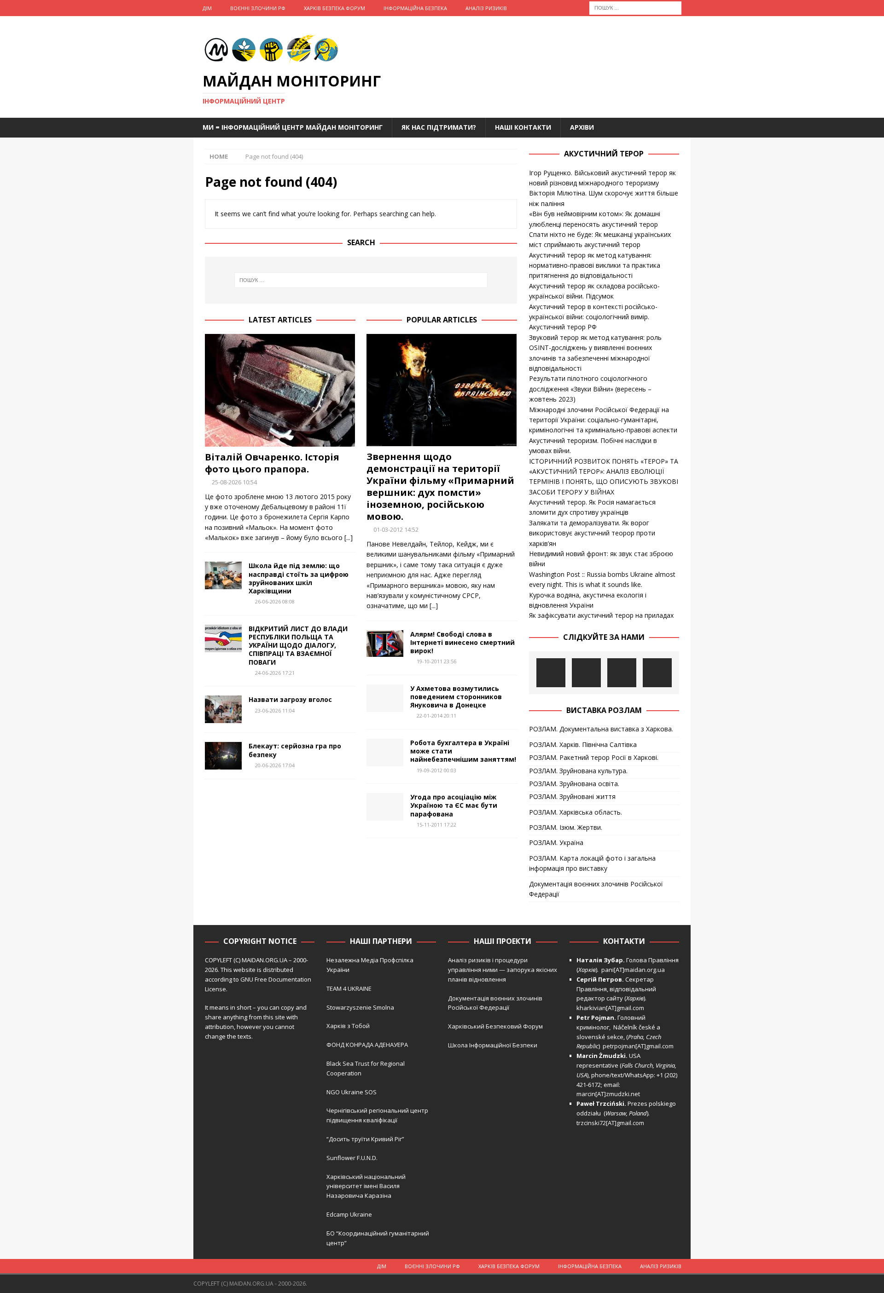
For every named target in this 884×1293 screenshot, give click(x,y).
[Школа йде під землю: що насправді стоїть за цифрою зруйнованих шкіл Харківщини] (223, 575)
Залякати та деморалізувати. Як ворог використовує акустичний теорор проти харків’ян (592, 533)
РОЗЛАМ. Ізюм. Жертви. (565, 827)
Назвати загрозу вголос (290, 699)
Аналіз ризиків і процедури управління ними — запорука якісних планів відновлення (502, 969)
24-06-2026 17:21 (275, 672)
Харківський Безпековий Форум (495, 1026)
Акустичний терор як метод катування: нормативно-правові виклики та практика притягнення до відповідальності (594, 265)
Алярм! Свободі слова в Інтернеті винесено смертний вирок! (462, 642)
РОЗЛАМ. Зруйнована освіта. (574, 783)
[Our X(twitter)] (621, 672)
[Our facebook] (586, 672)
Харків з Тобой (348, 1026)
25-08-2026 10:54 (234, 482)
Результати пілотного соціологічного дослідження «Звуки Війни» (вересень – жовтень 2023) (590, 388)
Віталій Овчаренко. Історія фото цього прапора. (272, 463)
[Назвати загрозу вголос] (223, 709)
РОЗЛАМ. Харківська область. (575, 812)
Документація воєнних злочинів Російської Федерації (596, 888)
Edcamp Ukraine (349, 1214)
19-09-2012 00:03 (436, 770)
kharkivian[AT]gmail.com (610, 1008)
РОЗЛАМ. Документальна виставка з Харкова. (601, 728)
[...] (348, 537)
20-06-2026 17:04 (275, 765)
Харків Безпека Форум (334, 8)
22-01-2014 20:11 (436, 715)
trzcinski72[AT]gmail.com (611, 1123)
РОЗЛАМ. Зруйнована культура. (578, 770)
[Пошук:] (635, 7)
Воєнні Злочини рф (257, 8)
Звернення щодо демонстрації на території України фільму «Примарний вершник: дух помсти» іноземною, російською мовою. (440, 486)
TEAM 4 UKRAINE (349, 988)
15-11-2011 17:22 (436, 824)
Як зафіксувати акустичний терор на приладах (601, 615)
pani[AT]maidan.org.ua (633, 969)
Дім (207, 8)
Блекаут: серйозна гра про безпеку (295, 750)
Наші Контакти (523, 127)
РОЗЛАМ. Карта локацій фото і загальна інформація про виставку (592, 863)
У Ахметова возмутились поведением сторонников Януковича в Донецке (456, 696)
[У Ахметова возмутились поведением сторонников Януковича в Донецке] (384, 698)
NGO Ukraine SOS (351, 1092)
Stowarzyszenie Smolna (360, 1007)
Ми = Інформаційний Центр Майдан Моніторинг (293, 127)
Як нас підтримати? (438, 127)
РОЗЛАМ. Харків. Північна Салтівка (583, 744)
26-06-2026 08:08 (275, 601)
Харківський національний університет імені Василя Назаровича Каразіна (366, 1186)
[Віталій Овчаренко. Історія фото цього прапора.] (280, 390)
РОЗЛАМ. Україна (556, 842)
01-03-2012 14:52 (396, 529)
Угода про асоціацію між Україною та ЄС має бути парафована (453, 805)
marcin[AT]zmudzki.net (608, 1094)
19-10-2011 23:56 (436, 661)
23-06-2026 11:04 (275, 710)
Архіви (582, 127)
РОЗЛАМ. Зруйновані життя (572, 796)
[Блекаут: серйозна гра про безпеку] (223, 756)
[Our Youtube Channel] (550, 672)
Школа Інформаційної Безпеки (492, 1045)
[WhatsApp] (657, 672)
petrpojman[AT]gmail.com (638, 1046)
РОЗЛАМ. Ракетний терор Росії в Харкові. (593, 757)
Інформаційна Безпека (415, 8)
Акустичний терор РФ (563, 326)
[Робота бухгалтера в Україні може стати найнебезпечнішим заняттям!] (384, 752)
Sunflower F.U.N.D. (352, 1158)
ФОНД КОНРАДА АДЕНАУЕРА (367, 1044)
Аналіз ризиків (486, 8)
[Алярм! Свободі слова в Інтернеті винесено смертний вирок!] (384, 643)
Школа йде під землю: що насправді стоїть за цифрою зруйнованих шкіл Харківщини (299, 578)
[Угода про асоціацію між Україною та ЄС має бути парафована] (384, 807)
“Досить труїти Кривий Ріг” (365, 1139)
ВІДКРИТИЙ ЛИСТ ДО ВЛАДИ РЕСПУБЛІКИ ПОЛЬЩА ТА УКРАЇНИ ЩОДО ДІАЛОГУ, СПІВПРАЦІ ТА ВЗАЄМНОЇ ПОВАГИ (298, 645)
